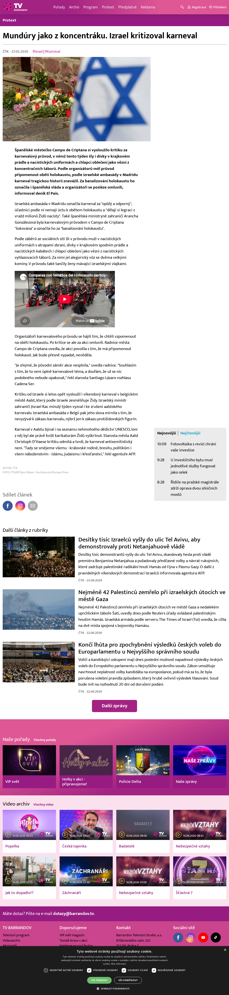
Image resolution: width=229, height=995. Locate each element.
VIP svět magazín (72, 935)
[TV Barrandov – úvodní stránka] (15, 7)
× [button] (225, 950)
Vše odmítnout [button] (128, 980)
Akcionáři (10, 946)
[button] (114, 988)
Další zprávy (114, 706)
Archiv (74, 7)
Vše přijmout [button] (99, 980)
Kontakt (123, 927)
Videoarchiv (11, 940)
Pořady (59, 7)
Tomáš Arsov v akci (73, 940)
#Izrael (38, 51)
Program (90, 7)
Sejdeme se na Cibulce (76, 946)
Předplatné (127, 7)
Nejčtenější (190, 433)
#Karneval (52, 51)
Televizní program (16, 935)
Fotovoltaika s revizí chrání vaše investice (193, 447)
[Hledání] (183, 7)
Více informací (118, 963)
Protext (108, 7)
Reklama (148, 7)
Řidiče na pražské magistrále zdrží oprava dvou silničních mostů (195, 488)
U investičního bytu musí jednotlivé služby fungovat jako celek (193, 466)
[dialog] (114, 970)
